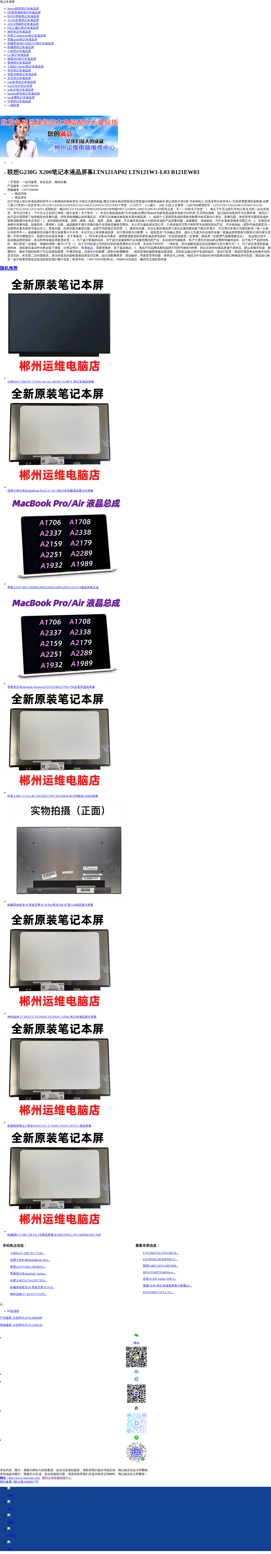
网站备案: (6, 1481)
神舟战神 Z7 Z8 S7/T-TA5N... (28, 1294)
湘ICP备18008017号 (26, 1481)
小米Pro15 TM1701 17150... (27, 1253)
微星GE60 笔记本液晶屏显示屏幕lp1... (167, 1285)
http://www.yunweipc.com (24, 1477)
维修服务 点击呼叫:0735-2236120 (21, 1325)
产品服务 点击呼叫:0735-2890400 (21, 1317)
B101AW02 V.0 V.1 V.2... (158, 1292)
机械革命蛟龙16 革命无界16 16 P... (32, 1287)
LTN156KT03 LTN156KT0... (161, 1253)
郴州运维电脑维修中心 (57, 1477)
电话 (90, 247)
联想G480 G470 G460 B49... (160, 1265)
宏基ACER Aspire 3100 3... (159, 1278)
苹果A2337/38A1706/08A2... (28, 1266)
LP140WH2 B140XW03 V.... (160, 1259)
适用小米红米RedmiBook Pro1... (30, 1260)
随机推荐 (9, 268)
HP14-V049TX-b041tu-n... (159, 1272)
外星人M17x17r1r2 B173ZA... (28, 1280)
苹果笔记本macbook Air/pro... (28, 1273)
